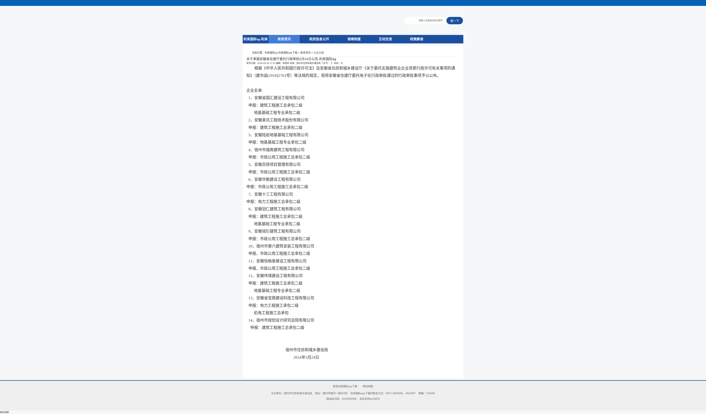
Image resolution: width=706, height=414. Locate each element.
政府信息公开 (319, 39)
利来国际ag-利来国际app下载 (255, 43)
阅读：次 (338, 63)
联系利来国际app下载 (345, 386)
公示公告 (319, 52)
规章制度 (354, 39)
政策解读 (416, 39)
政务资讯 (284, 39)
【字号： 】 (327, 63)
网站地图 (368, 386)
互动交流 (385, 39)
